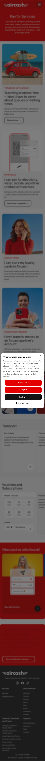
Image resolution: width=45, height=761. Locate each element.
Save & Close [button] (23, 382)
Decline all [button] (23, 397)
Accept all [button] (23, 390)
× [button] (40, 355)
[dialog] (22, 380)
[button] (22, 403)
